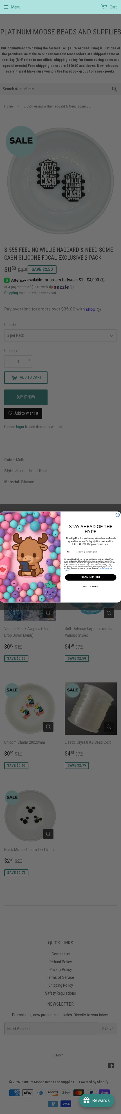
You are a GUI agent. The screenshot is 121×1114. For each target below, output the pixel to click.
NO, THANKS (90, 587)
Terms (66, 570)
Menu (15, 7)
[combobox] (70, 552)
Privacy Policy (105, 568)
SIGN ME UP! (90, 577)
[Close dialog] (117, 515)
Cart (113, 7)
